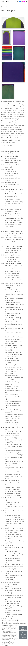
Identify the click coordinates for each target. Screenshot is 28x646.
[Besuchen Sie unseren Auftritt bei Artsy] (18, 1)
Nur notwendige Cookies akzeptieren (23, 635)
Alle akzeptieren (23, 628)
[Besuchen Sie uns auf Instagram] (22, 1)
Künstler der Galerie (8, 7)
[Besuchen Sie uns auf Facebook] (20, 1)
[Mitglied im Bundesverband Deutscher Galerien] (24, 1)
